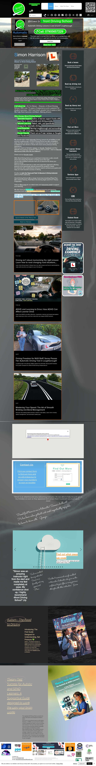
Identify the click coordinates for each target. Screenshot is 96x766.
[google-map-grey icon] (63, 15)
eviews (35, 148)
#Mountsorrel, (17, 99)
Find (69, 127)
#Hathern (45, 97)
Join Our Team (26, 173)
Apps (76, 175)
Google (42, 148)
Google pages (28, 154)
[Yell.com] (81, 15)
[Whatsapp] (48, 15)
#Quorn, (22, 97)
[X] (59, 15)
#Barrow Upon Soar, (27, 97)
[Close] (94, 763)
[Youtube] (70, 15)
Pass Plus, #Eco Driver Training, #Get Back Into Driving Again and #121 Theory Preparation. (36, 179)
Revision (71, 175)
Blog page (23, 184)
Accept (89, 763)
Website (17, 149)
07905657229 (20, 758)
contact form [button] (63, 36)
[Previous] (15, 549)
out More (75, 127)
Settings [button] (75, 763)
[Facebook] (52, 15)
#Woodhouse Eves (40, 97)
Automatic (32, 139)
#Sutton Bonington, (51, 97)
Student (71, 218)
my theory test (75, 105)
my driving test (75, 84)
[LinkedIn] (77, 15)
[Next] (81, 549)
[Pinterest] (73, 15)
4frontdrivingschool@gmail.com (73, 133)
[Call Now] (44, 15)
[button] (31, 11)
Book (67, 84)
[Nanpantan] (41, 566)
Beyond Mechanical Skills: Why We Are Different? (37, 150)
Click (66, 87)
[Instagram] (55, 15)
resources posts (47, 184)
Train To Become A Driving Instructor (46, 173)
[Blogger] (66, 15)
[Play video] (48, 207)
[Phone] (36, 31)
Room (76, 218)
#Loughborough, (17, 97)
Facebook (48, 148)
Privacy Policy (59, 763)
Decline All (82, 763)
